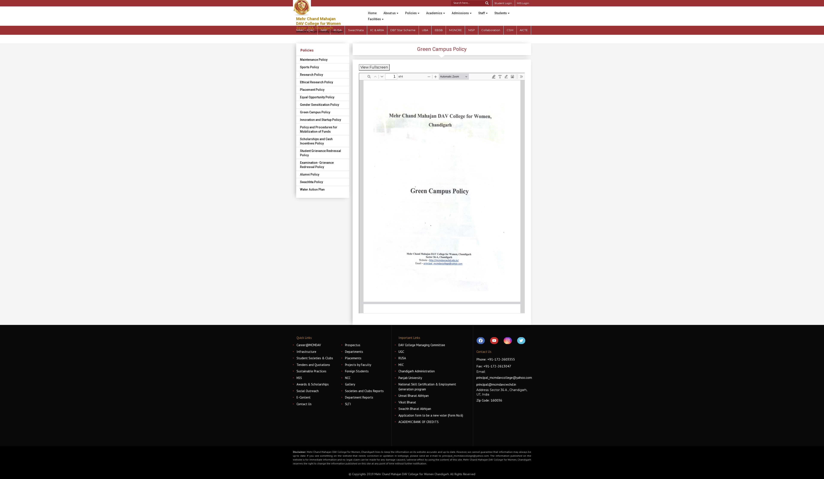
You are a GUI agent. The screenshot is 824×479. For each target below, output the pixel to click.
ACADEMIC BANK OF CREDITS (418, 422)
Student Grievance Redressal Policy (320, 153)
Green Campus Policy (315, 112)
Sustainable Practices (311, 371)
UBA (425, 30)
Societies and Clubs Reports (364, 391)
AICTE (524, 30)
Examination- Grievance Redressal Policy (317, 165)
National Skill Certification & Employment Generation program (427, 386)
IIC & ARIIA (377, 30)
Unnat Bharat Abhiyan (413, 396)
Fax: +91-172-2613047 (493, 366)
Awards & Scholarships (313, 384)
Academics (434, 13)
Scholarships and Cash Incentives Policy (316, 141)
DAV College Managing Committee (421, 345)
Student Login (503, 3)
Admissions (460, 13)
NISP (471, 30)
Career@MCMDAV (309, 345)
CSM (510, 30)
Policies (411, 13)
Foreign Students (357, 371)
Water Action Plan (312, 189)
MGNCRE (455, 30)
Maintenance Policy (313, 59)
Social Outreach (308, 391)
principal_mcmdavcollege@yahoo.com (504, 377)
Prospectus (352, 345)
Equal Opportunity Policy (317, 97)
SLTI (348, 404)
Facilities (374, 19)
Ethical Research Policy (316, 82)
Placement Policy (312, 89)
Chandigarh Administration (416, 371)
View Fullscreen (374, 67)
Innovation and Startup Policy (320, 119)
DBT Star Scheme (402, 30)
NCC (347, 378)
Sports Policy (309, 67)
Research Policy (311, 74)
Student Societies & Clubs (315, 358)
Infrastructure (306, 352)
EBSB (439, 30)
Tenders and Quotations (313, 365)
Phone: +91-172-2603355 (495, 359)
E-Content (304, 397)
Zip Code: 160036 (489, 400)
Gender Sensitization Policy (319, 104)
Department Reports (359, 397)
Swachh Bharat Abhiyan (414, 409)
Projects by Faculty (358, 365)
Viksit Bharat (407, 402)
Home (372, 13)
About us (389, 13)
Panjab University (410, 378)
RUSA (402, 358)
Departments (354, 352)
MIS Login (523, 3)
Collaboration (490, 30)
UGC (401, 352)
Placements (353, 358)
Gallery (350, 384)
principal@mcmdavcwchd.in (496, 384)
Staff (481, 13)
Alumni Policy (309, 174)
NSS (299, 378)
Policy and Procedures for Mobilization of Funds (318, 129)
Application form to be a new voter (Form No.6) (430, 415)
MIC (401, 365)
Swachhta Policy (311, 182)
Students (500, 13)
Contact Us (304, 404)
